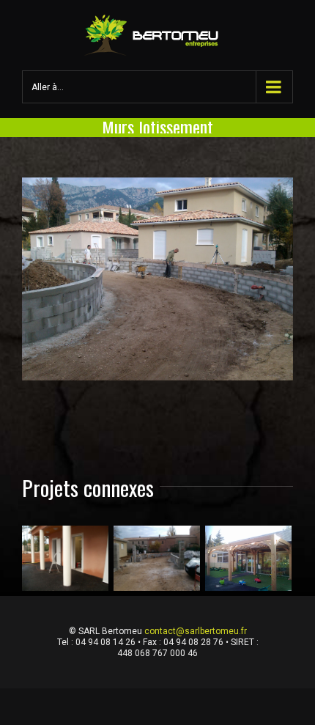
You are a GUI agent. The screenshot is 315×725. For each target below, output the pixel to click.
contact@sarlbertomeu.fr (195, 631)
